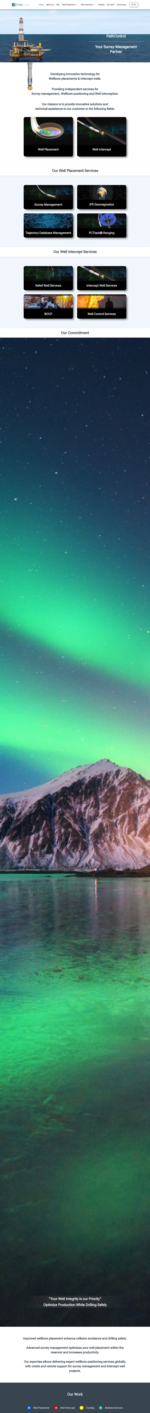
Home (41, 5)
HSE (58, 5)
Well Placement (68, 5)
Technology (121, 5)
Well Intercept (86, 5)
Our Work (110, 5)
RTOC (133, 5)
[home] (21, 5)
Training (101, 5)
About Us (50, 5)
